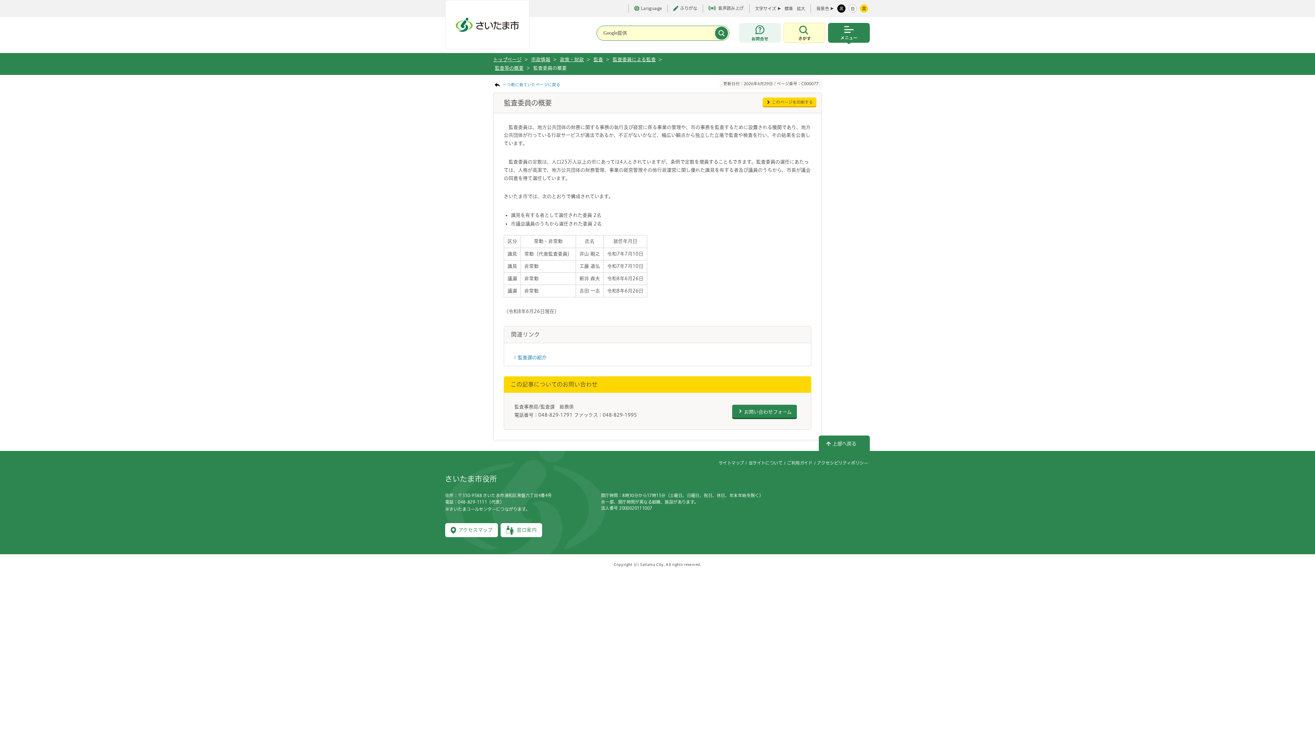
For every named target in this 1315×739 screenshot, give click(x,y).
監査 (598, 59)
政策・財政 (572, 59)
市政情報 (540, 59)
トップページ (507, 59)
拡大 (801, 9)
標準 (789, 9)
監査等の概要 (509, 68)
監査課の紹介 (532, 357)
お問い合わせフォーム (768, 412)
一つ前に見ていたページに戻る (531, 85)
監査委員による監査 (634, 59)
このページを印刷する (792, 102)
